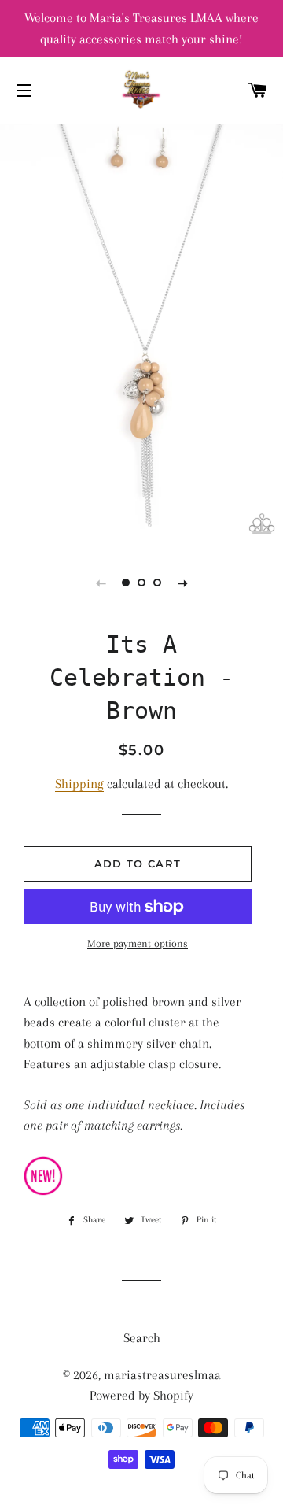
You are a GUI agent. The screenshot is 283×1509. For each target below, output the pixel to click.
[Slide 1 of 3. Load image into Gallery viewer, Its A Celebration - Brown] (126, 582)
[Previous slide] (100, 582)
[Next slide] (182, 582)
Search (141, 1337)
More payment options (137, 943)
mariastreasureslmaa (162, 1374)
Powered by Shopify (141, 1395)
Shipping (79, 783)
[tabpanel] (141, 333)
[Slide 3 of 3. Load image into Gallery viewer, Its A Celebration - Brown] (157, 582)
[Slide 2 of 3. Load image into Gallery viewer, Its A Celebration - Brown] (141, 582)
